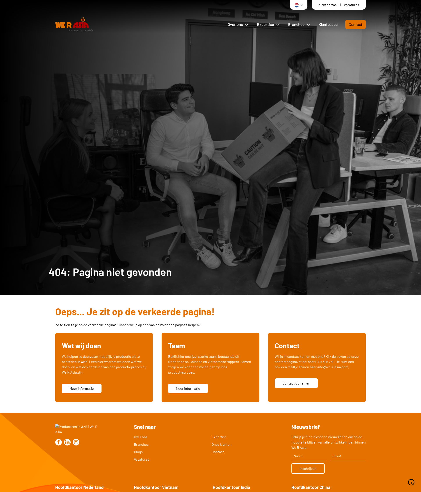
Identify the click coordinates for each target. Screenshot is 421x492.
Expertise (219, 437)
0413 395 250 (324, 362)
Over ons (141, 437)
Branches (141, 444)
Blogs (138, 452)
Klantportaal (328, 5)
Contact (355, 24)
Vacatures (351, 5)
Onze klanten (222, 444)
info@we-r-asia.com (332, 367)
